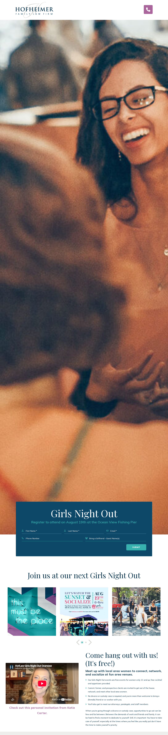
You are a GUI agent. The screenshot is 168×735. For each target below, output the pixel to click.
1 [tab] (82, 642)
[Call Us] (148, 9)
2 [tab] (86, 642)
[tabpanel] (32, 611)
